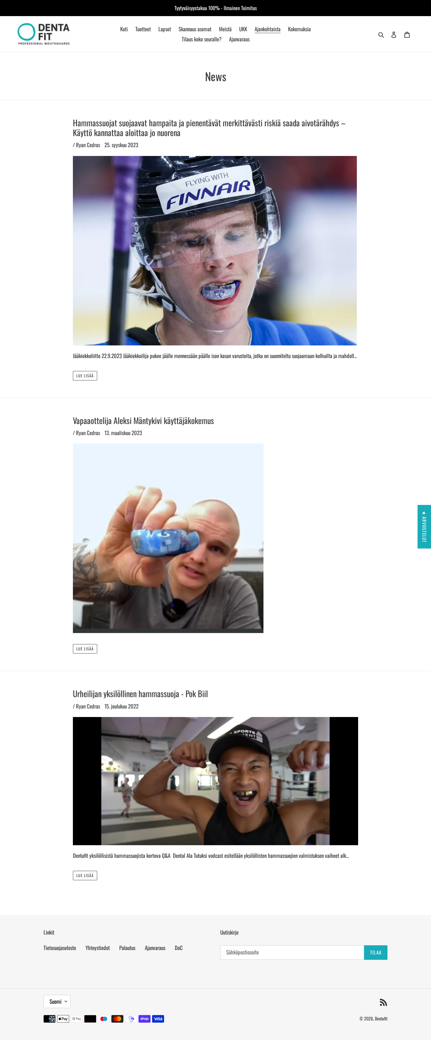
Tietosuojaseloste (60, 948)
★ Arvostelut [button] (424, 526)
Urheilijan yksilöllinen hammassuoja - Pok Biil (140, 693)
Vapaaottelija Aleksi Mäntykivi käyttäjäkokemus (143, 420)
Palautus (127, 948)
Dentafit (381, 1018)
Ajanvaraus (155, 948)
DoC (179, 948)
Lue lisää (85, 375)
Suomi (56, 1001)
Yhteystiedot (98, 948)
